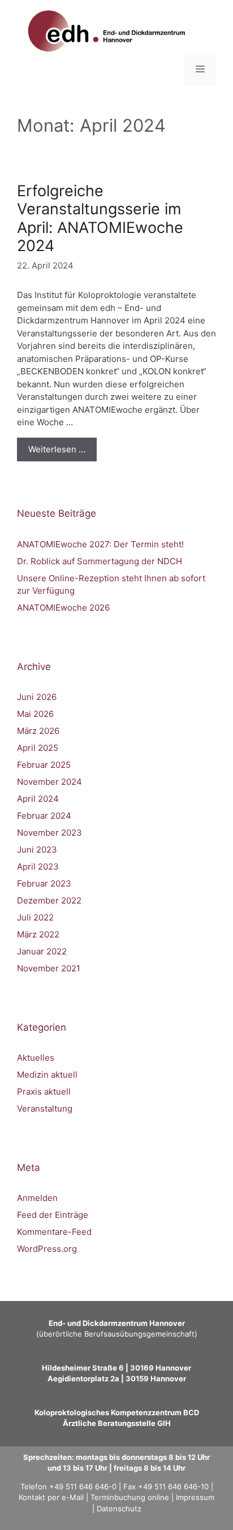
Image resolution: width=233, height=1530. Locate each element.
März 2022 (38, 934)
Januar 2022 (42, 951)
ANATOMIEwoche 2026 (63, 607)
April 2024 (38, 798)
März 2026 (38, 730)
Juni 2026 (37, 696)
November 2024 (49, 781)
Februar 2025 (44, 764)
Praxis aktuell (44, 1091)
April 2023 (38, 866)
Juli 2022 (35, 917)
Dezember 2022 (49, 900)
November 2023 (49, 832)
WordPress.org (47, 1248)
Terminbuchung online (129, 1497)
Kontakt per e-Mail (51, 1497)
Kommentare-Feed (54, 1231)
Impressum (195, 1497)
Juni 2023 (37, 849)
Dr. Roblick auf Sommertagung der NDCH (99, 561)
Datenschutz (119, 1508)
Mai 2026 (35, 713)
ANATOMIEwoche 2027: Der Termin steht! (100, 544)
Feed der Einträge (52, 1214)
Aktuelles (35, 1057)
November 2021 (48, 968)
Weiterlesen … (56, 449)
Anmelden (37, 1197)
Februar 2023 (44, 883)
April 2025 (37, 747)
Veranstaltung (44, 1108)
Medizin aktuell (47, 1074)
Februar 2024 (44, 815)
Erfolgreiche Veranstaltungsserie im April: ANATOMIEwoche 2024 (100, 218)
